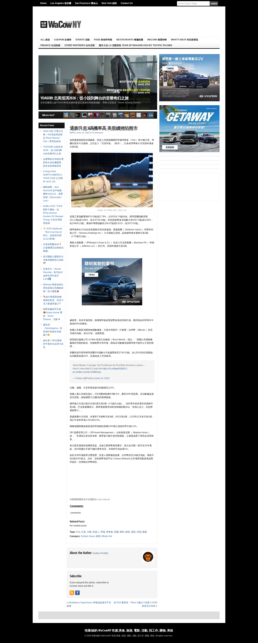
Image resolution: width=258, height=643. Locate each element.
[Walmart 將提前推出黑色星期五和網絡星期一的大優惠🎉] (120, 115)
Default (84, 536)
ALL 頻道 (45, 39)
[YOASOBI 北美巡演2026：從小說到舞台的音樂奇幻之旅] (72, 115)
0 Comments (97, 133)
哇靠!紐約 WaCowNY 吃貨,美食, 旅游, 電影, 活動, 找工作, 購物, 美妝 (129, 630)
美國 (116, 532)
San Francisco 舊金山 (86, 3)
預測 (139, 532)
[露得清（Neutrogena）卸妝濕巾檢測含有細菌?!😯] (138, 115)
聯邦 (122, 532)
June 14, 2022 (102, 378)
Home (43, 3)
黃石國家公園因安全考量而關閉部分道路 (53, 258)
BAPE (72, 133)
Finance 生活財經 (50, 45)
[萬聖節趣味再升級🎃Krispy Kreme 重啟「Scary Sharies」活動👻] (132, 115)
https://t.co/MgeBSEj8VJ (115, 368)
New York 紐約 (109, 3)
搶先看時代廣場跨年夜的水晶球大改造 (53, 344)
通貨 (133, 532)
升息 (83, 532)
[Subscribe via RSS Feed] (72, 592)
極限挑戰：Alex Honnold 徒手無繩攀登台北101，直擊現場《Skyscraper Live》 (53, 194)
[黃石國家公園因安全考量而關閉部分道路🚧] (108, 115)
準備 (102, 532)
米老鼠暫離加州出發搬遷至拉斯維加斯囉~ (53, 247)
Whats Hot (106, 536)
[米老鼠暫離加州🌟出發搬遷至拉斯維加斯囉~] (102, 115)
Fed (78, 532)
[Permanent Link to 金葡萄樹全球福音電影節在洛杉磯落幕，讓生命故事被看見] (98, 82)
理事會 (109, 532)
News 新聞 (94, 536)
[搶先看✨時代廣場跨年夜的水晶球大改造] (144, 115)
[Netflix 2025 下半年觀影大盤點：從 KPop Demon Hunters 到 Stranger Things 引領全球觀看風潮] (96, 115)
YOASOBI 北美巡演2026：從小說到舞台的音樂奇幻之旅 (53, 150)
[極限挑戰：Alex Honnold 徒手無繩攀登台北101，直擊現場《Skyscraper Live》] (90, 115)
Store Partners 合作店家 (79, 45)
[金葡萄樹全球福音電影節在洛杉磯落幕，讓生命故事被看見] (78, 115)
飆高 (144, 532)
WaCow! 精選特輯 (157, 39)
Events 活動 (83, 39)
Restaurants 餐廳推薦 (129, 39)
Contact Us (127, 3)
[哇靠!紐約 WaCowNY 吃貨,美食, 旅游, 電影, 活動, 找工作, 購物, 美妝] (60, 24)
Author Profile (100, 553)
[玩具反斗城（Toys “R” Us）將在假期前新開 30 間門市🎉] (150, 115)
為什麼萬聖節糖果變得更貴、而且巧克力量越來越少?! (53, 300)
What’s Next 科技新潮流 (184, 39)
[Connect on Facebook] (77, 592)
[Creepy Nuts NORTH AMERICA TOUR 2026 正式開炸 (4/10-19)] (84, 115)
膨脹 (127, 532)
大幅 (89, 532)
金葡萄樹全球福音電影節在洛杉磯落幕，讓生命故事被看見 (89, 98)
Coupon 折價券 (62, 39)
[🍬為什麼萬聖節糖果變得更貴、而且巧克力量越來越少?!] (126, 115)
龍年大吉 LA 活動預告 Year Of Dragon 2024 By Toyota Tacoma (135, 45)
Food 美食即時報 (103, 39)
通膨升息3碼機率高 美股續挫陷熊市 (104, 128)
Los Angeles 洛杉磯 (60, 3)
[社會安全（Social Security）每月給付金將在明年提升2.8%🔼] (114, 115)
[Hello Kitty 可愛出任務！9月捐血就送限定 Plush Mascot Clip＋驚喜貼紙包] (66, 115)
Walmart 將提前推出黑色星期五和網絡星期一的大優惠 (53, 288)
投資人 (96, 532)
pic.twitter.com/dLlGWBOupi (87, 372)
